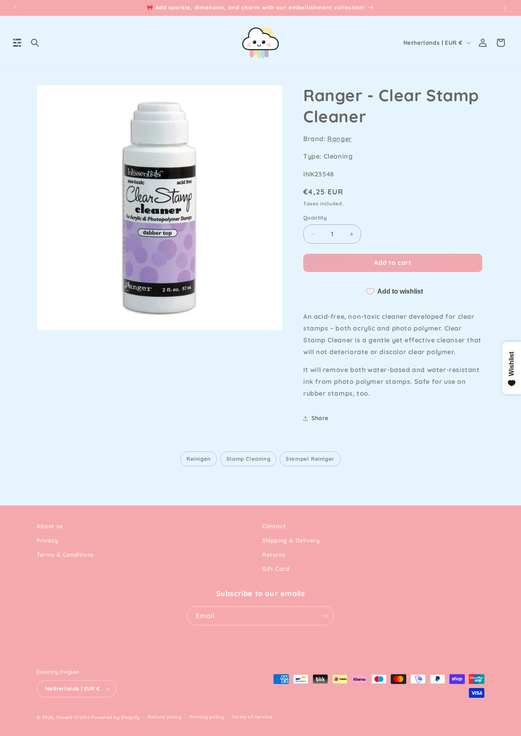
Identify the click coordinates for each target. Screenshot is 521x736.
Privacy (47, 540)
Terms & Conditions (65, 555)
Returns (273, 555)
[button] (17, 43)
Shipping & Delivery (291, 540)
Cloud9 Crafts (73, 717)
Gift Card (275, 569)
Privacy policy (207, 717)
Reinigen (198, 458)
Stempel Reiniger (310, 458)
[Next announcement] (505, 7)
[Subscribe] (324, 615)
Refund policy (165, 717)
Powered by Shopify (115, 717)
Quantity (315, 218)
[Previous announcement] (16, 7)
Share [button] (319, 418)
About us (50, 526)
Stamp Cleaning (248, 458)
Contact (274, 526)
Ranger (339, 139)
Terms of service (252, 717)
